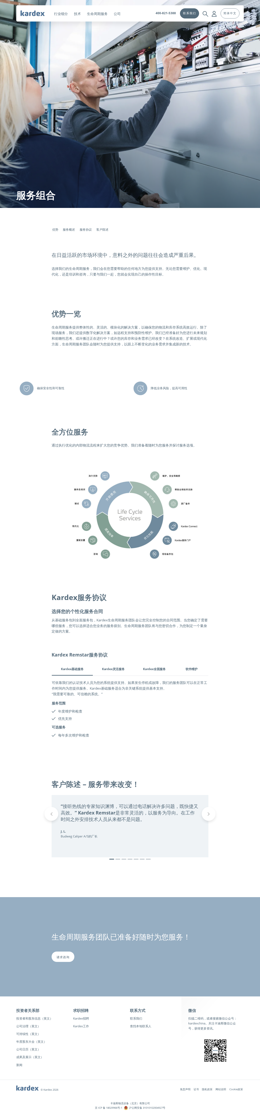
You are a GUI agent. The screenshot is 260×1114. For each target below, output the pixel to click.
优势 (55, 229)
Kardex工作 (81, 1026)
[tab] (72, 670)
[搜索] (205, 10)
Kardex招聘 (81, 1018)
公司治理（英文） (28, 1026)
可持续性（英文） (28, 1034)
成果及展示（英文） (30, 1057)
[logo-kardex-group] (27, 1087)
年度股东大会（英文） (31, 1041)
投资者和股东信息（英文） (34, 1018)
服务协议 (86, 229)
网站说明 (221, 1089)
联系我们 (136, 1018)
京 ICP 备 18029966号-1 (108, 1108)
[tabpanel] (130, 710)
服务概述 (69, 229)
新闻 (19, 1065)
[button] (111, 859)
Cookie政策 (236, 1089)
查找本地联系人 (140, 1026)
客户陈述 (102, 229)
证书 (196, 1089)
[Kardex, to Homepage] (36, 13)
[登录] (214, 10)
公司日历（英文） (28, 1049)
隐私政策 (207, 1089)
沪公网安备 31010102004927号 (147, 1108)
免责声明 (185, 1089)
